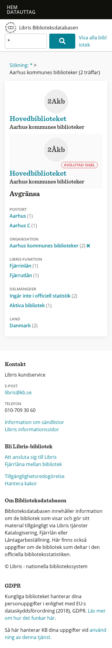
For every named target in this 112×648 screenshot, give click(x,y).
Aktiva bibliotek (31, 305)
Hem (12, 7)
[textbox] (26, 41)
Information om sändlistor (34, 422)
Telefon (13, 403)
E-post (11, 386)
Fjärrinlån (24, 265)
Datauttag (21, 12)
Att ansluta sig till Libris (31, 457)
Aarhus (21, 216)
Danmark (24, 325)
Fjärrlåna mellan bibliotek (33, 464)
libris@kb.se (18, 392)
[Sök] (62, 41)
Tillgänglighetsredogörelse (35, 476)
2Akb (56, 101)
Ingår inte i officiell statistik (43, 295)
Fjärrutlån (24, 275)
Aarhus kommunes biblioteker (47, 245)
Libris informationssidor (32, 429)
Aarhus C (23, 225)
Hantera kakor (21, 483)
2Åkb (56, 149)
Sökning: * (21, 65)
